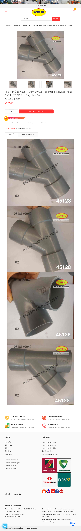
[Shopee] (44, 491)
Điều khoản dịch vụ (11, 468)
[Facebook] (57, 491)
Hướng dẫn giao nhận (49, 448)
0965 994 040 (15, 514)
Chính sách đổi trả (10, 465)
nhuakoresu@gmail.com (12, 516)
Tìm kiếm (55, 18)
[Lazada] (48, 491)
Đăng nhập (43, 5)
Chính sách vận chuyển (12, 462)
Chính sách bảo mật (11, 460)
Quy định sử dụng (47, 451)
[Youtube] (61, 491)
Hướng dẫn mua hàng (49, 442)
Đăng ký (37, 5)
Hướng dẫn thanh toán (49, 445)
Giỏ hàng (8, 451)
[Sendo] (53, 491)
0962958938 (11, 128)
